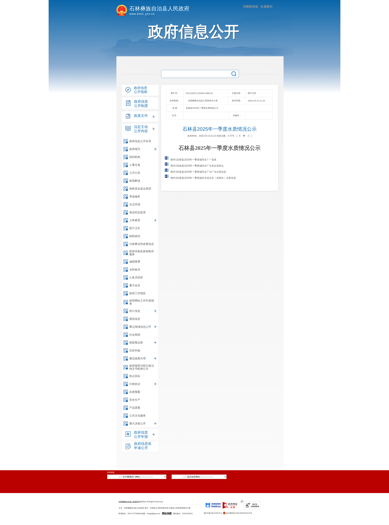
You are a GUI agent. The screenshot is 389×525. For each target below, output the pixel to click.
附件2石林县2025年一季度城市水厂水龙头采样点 (197, 165)
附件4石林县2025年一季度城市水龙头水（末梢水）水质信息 (203, 178)
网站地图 (167, 513)
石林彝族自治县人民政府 (129, 502)
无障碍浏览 (250, 6)
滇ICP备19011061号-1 (213, 513)
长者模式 (266, 6)
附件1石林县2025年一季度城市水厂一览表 (193, 159)
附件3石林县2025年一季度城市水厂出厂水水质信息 (198, 172)
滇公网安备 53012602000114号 (239, 513)
